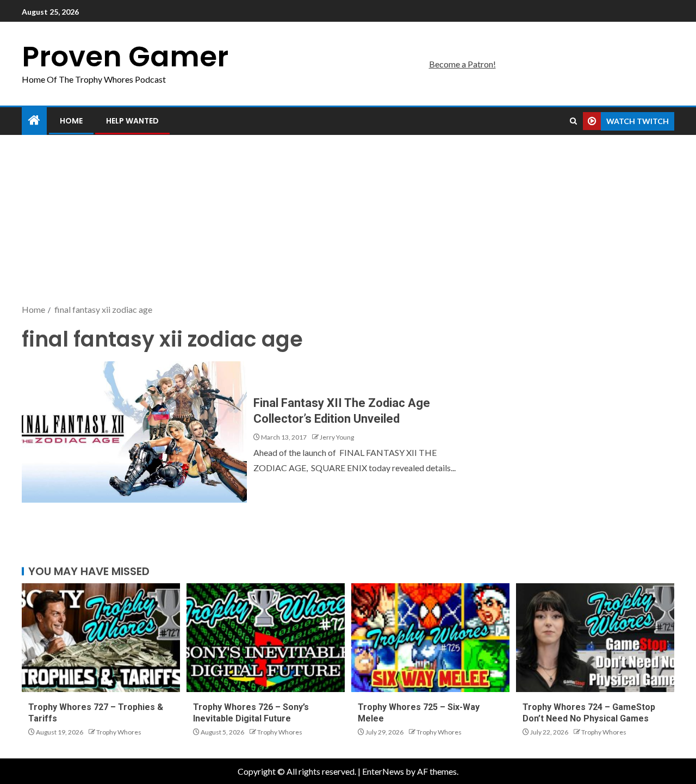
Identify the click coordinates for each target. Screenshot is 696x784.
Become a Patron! (462, 64)
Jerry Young (337, 437)
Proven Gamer (125, 56)
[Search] (573, 121)
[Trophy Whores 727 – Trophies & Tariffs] (101, 637)
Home (71, 120)
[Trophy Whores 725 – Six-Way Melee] (430, 637)
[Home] (34, 120)
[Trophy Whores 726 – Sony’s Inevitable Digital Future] (266, 637)
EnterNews (383, 771)
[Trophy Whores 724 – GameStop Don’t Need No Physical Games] (595, 637)
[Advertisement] (348, 220)
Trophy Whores (118, 732)
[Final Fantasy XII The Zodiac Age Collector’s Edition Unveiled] (134, 432)
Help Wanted (132, 120)
